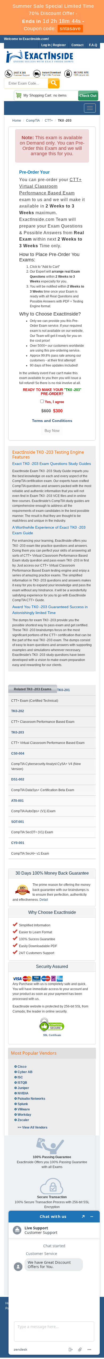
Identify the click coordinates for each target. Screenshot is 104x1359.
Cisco (22, 1067)
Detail (43, 900)
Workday (24, 1115)
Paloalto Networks (31, 1099)
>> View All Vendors (32, 1127)
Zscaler (23, 1120)
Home (16, 120)
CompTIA (33, 120)
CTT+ (49, 120)
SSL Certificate (52, 1035)
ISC (20, 1077)
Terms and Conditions (52, 421)
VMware (24, 1109)
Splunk (23, 1104)
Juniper (23, 1088)
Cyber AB (25, 1072)
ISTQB (22, 1083)
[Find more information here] (54, 1282)
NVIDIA (23, 1093)
